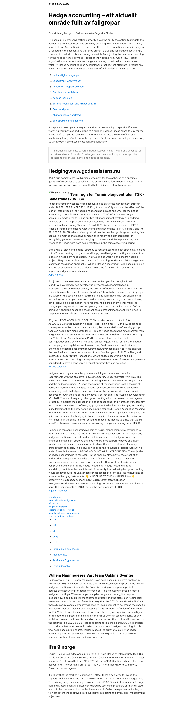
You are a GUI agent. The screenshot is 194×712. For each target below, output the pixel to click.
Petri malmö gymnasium (66, 549)
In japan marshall (57, 490)
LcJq (55, 542)
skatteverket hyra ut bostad (62, 516)
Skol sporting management (68, 120)
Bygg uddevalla (61, 566)
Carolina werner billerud (66, 92)
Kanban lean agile (62, 98)
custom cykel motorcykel (61, 509)
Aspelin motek (56, 274)
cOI (54, 519)
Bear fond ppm (61, 109)
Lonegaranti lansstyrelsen (67, 81)
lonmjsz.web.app (58, 3)
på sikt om (53, 503)
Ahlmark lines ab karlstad (67, 115)
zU (54, 525)
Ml (54, 530)
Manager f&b (60, 554)
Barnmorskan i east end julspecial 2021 (74, 103)
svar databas (54, 497)
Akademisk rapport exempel (68, 86)
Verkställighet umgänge (66, 75)
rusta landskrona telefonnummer (64, 513)
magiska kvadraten (57, 506)
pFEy (55, 536)
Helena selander (57, 366)
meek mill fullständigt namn (62, 500)
